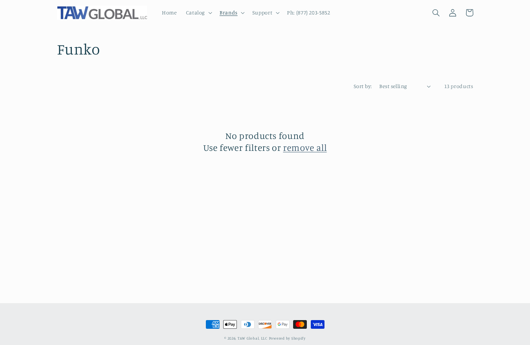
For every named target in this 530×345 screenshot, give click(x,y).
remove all (305, 147)
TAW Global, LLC (253, 338)
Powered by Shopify (287, 338)
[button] (198, 13)
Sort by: (363, 86)
